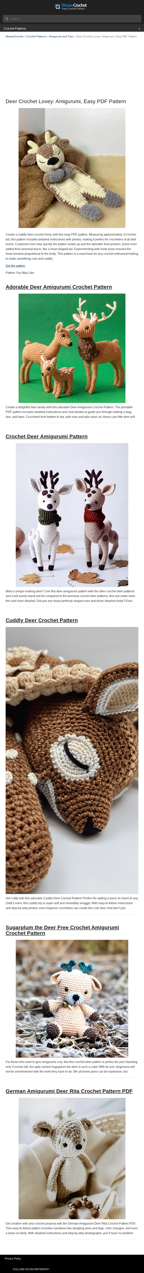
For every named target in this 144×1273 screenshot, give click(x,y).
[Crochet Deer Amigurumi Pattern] (72, 515)
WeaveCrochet (14, 36)
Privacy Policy (13, 1258)
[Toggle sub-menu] (139, 28)
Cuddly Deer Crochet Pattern (42, 620)
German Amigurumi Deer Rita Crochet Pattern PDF (69, 1091)
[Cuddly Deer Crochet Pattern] (72, 760)
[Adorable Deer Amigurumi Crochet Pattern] (72, 348)
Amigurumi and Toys (61, 36)
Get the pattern (15, 265)
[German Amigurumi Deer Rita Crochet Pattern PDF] (72, 1158)
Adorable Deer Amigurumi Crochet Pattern (59, 287)
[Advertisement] (72, 69)
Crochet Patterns (15, 28)
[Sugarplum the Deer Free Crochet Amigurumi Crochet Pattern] (72, 999)
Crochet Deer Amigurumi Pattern (47, 436)
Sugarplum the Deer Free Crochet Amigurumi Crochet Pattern (62, 930)
